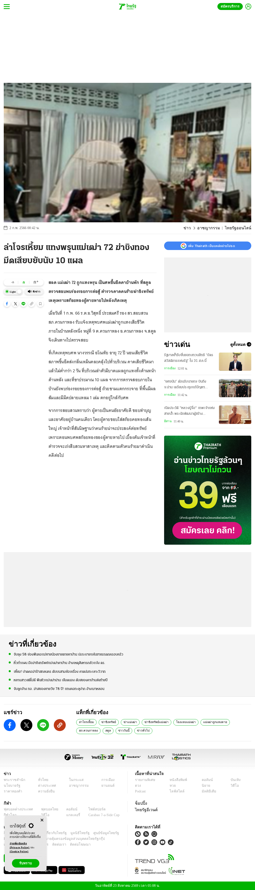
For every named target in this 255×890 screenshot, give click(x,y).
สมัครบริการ (231, 6)
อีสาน (167, 421)
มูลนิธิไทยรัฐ (74, 833)
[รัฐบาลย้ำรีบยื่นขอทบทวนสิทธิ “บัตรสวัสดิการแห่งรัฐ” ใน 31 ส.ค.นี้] (235, 362)
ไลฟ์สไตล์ (175, 791)
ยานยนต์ (106, 785)
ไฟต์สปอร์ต (91, 809)
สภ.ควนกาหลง (231, 721)
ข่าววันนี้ (97, 730)
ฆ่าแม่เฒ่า (126, 721)
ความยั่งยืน (45, 791)
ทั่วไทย (41, 780)
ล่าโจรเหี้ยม (85, 721)
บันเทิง (234, 780)
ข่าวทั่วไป (114, 730)
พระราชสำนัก (13, 780)
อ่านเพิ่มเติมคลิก (20, 845)
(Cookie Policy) (19, 851)
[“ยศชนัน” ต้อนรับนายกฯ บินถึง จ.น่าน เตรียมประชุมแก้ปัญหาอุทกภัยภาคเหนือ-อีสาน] (235, 388)
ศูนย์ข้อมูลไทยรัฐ (98, 833)
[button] (7, 303)
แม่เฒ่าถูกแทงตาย (204, 721)
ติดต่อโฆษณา (72, 844)
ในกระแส (73, 780)
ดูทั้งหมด (239, 344)
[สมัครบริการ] (207, 490)
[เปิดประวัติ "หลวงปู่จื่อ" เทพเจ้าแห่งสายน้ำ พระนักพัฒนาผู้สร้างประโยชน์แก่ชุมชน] (235, 414)
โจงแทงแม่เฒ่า (177, 721)
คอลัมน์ (206, 780)
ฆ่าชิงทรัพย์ (106, 721)
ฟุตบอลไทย (46, 809)
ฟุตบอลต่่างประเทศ (16, 809)
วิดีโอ (234, 785)
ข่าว (194, 228)
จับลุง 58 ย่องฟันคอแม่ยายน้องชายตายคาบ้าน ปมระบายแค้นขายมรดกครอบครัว (68, 654)
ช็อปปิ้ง (140, 803)
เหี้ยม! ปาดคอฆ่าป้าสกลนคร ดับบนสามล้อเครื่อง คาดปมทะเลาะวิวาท (60, 671)
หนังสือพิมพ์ (177, 780)
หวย (172, 785)
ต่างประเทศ (45, 785)
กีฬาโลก (9, 815)
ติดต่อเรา (52, 844)
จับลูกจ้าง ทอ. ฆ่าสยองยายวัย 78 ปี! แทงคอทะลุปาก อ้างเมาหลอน (59, 688)
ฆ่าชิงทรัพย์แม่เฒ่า (151, 721)
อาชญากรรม (213, 228)
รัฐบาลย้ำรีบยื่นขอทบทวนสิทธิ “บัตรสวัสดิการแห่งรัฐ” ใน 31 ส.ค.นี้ (188, 358)
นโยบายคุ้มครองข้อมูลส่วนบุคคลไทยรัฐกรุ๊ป (55, 839)
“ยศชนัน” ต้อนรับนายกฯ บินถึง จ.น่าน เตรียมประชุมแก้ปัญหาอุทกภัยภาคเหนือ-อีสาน (185, 385)
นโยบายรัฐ (11, 785)
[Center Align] (42, 820)
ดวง (138, 785)
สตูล (81, 730)
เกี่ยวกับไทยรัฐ (52, 833)
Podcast (141, 791)
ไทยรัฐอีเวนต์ (145, 810)
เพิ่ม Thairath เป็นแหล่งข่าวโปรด (211, 246)
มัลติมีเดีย (208, 791)
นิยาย (205, 785)
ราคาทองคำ (12, 791)
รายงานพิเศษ (144, 780)
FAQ (116, 833)
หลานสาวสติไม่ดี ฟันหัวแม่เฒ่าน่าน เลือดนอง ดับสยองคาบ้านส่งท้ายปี (61, 680)
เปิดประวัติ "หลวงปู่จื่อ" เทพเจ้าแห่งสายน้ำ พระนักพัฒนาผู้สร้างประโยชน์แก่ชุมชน (189, 411)
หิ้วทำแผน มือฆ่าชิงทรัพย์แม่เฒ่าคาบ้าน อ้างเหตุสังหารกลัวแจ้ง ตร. (59, 663)
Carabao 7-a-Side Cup (101, 815)
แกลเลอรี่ (68, 815)
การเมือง (169, 368)
